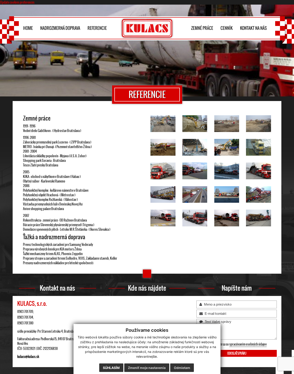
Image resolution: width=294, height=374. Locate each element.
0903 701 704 (25, 317)
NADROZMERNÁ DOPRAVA (60, 28)
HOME (28, 28)
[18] (258, 171)
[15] (162, 171)
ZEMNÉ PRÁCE (202, 28)
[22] (258, 194)
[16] (194, 171)
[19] (162, 194)
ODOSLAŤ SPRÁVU (236, 353)
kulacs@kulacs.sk (28, 356)
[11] (162, 147)
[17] (226, 171)
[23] (162, 218)
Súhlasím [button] (111, 368)
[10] (258, 123)
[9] (226, 123)
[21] (226, 194)
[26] (258, 218)
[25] (226, 218)
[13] (226, 147)
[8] (194, 123)
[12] (194, 147)
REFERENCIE (97, 28)
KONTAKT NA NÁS (253, 28)
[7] (162, 123)
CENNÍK (226, 28)
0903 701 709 (25, 311)
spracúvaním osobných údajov (248, 344)
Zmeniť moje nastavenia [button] (147, 368)
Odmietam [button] (182, 368)
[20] (194, 194)
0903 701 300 (25, 323)
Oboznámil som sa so (234, 344)
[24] (194, 218)
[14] (258, 147)
